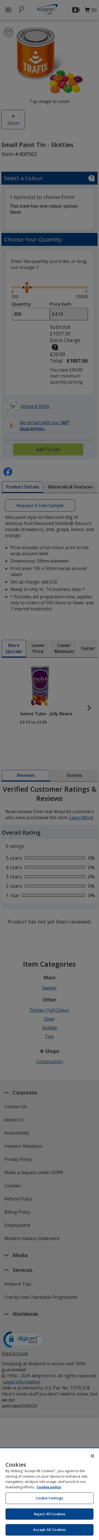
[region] (49, 1494)
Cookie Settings (50, 1497)
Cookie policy (49, 1487)
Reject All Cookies (49, 1513)
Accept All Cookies (49, 1529)
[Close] (92, 1456)
